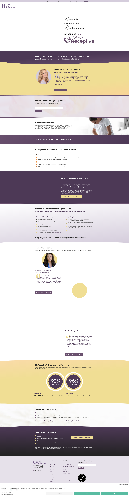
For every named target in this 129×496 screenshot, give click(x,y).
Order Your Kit (114, 6)
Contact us (86, 1)
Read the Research (66, 473)
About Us (52, 466)
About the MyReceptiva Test (68, 464)
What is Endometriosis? (67, 463)
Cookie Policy (52, 481)
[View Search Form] (126, 6)
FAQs (109, 6)
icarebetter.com (56, 232)
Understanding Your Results (68, 468)
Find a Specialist (66, 471)
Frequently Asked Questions (68, 466)
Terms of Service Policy (54, 477)
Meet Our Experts (66, 469)
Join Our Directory (66, 480)
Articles (51, 471)
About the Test (53, 464)
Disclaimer (52, 479)
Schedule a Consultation (67, 474)
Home (51, 463)
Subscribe (38, 111)
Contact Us (52, 469)
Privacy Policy (52, 476)
